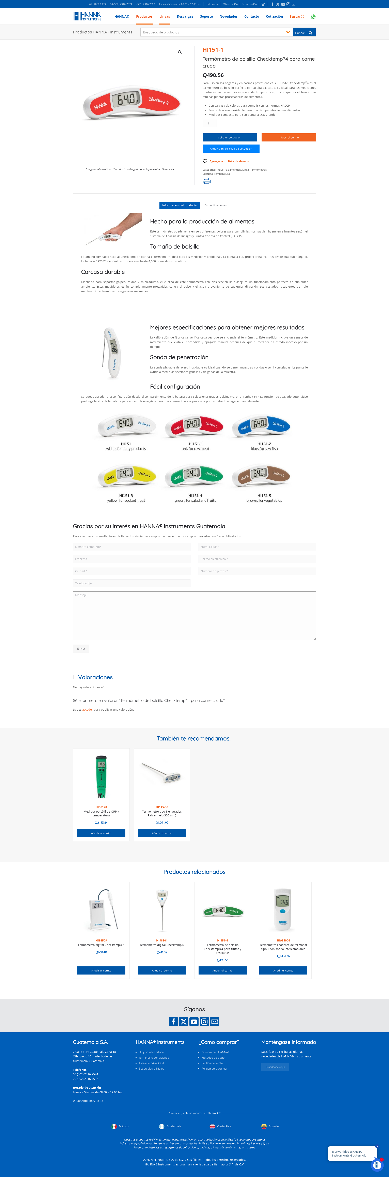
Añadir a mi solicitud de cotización (231, 148)
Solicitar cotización (229, 137)
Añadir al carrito (289, 137)
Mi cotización (230, 4)
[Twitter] (183, 1021)
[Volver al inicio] (87, 16)
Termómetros (258, 169)
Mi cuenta (213, 4)
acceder (87, 709)
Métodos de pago (213, 1057)
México (123, 1126)
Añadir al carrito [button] (101, 833)
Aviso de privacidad (151, 1063)
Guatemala (173, 1126)
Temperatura (222, 174)
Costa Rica (223, 1126)
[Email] (214, 1021)
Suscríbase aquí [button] (275, 1067)
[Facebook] (173, 1021)
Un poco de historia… (152, 1052)
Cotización (274, 16)
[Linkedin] (272, 4)
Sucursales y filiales (151, 1068)
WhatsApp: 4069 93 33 (88, 1101)
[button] (297, 16)
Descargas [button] (185, 16)
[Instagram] (204, 1021)
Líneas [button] (164, 16)
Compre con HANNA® (215, 1052)
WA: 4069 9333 (97, 4)
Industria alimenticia (229, 169)
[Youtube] (194, 1021)
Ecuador (274, 1126)
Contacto (251, 16)
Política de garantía (214, 1068)
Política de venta (212, 1063)
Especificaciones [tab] (216, 205)
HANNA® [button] (121, 16)
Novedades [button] (228, 16)
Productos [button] (144, 16)
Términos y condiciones (154, 1057)
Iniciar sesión (249, 4)
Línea (245, 169)
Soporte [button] (206, 16)
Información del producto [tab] (179, 205)
